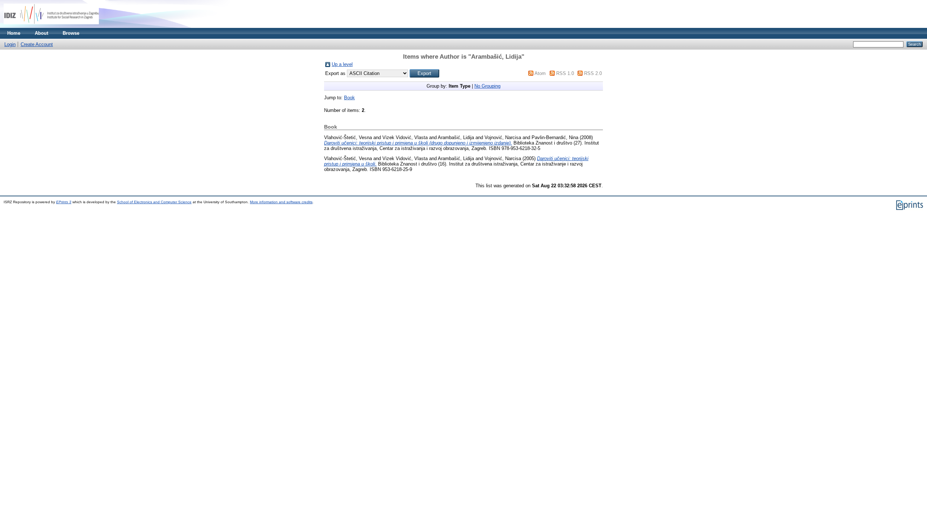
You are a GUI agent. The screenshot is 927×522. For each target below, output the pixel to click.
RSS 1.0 (565, 73)
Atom (540, 73)
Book (349, 97)
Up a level (342, 64)
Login (10, 44)
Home (13, 33)
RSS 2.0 (593, 73)
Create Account (37, 44)
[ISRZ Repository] (51, 26)
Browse (71, 33)
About (41, 33)
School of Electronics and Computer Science (154, 202)
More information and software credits (281, 202)
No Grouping (487, 86)
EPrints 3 (63, 202)
